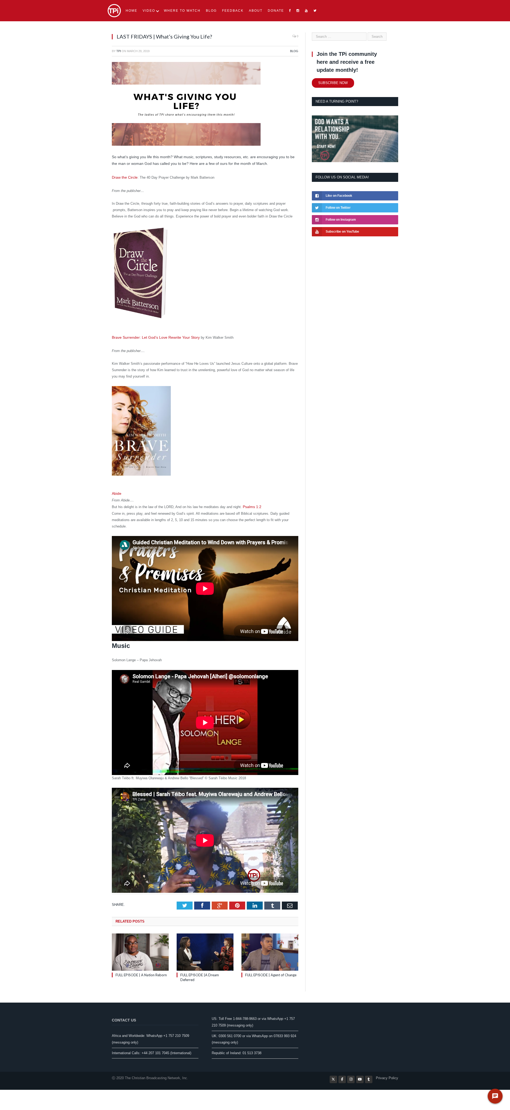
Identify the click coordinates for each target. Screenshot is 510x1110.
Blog (294, 51)
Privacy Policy (387, 1076)
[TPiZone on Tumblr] (368, 1077)
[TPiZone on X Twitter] (333, 1077)
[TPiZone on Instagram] (351, 1077)
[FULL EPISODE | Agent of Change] (269, 949)
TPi (118, 51)
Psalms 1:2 (251, 504)
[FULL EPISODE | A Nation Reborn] (140, 949)
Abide (117, 492)
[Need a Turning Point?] (355, 161)
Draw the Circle (123, 177)
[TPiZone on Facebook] (342, 1077)
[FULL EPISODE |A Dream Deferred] (205, 949)
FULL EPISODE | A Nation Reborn (141, 972)
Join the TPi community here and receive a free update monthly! (347, 62)
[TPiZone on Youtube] (360, 1077)
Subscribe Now (333, 83)
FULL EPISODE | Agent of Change (270, 972)
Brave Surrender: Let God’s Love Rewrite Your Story (152, 337)
